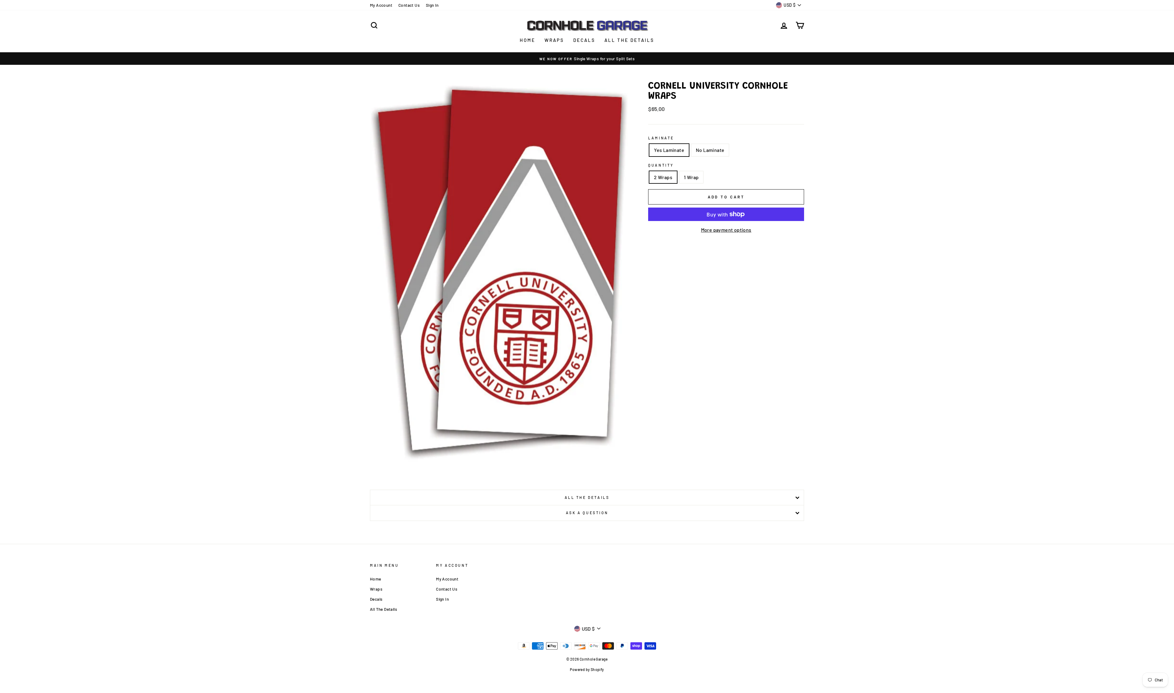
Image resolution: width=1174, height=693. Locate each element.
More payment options (726, 230)
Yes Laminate (669, 150)
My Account (381, 5)
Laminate (661, 138)
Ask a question (587, 513)
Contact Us (409, 5)
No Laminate (710, 150)
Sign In (432, 5)
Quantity (661, 165)
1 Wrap (691, 177)
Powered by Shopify (587, 669)
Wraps (554, 40)
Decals (584, 40)
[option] (587, 58)
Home (527, 40)
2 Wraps (663, 177)
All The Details (629, 40)
